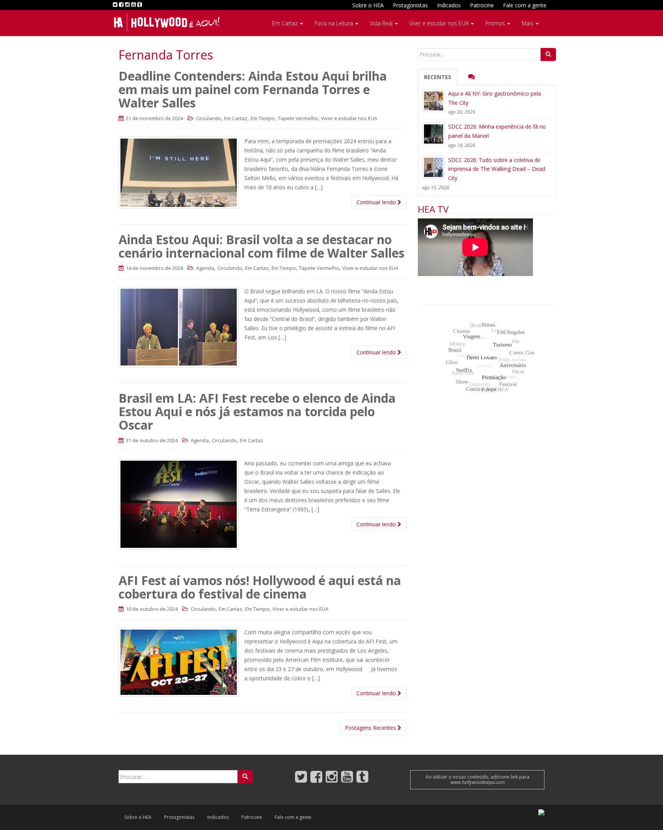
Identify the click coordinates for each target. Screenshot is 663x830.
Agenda (205, 268)
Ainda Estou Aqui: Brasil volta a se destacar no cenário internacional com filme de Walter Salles (261, 246)
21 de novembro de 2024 (154, 118)
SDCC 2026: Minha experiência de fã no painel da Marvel (497, 131)
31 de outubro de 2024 (151, 440)
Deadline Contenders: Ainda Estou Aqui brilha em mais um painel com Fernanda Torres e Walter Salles (253, 89)
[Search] (548, 54)
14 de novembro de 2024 (154, 268)
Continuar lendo (376, 202)
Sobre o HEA (368, 5)
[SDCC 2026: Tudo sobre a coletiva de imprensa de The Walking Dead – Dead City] (433, 167)
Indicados (449, 5)
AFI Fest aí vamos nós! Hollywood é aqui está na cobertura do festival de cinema (260, 587)
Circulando (208, 118)
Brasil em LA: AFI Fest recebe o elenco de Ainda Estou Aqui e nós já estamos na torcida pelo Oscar (257, 411)
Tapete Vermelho (298, 118)
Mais (528, 23)
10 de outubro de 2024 (151, 608)
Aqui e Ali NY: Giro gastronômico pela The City (494, 98)
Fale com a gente (524, 5)
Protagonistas (410, 5)
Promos (495, 23)
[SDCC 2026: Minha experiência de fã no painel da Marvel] (433, 133)
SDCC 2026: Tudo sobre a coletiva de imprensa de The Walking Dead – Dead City (496, 169)
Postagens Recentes (371, 727)
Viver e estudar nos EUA (439, 23)
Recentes (437, 77)
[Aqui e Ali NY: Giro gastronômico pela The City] (433, 100)
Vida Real (382, 23)
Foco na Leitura (335, 23)
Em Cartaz (285, 23)
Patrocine (482, 5)
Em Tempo (263, 118)
